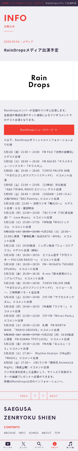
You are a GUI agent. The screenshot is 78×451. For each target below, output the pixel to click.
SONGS (33, 433)
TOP (57, 433)
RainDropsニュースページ (37, 130)
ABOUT (46, 433)
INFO (22, 433)
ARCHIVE (10, 433)
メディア (28, 41)
